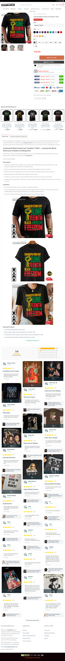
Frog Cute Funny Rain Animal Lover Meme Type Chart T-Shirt (55, 570)
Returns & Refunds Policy (29, 635)
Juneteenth (48, 95)
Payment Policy (26, 638)
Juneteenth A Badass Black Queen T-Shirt (14, 329)
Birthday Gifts (35, 9)
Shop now (6, 9)
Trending (13, 9)
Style (34, 22)
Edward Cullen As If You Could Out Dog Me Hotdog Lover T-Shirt (54, 404)
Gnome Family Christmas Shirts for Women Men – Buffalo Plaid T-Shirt (58, 126)
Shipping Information (49, 633)
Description (5, 136)
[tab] (5, 136)
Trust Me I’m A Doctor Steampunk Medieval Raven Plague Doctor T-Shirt (20, 126)
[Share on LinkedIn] (45, 98)
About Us (25, 630)
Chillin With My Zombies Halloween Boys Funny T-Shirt (45, 125)
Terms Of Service (27, 641)
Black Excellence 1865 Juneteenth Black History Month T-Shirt (19, 332)
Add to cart (52, 57)
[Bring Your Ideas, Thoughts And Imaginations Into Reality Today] (8, 4)
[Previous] (3, 28)
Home (34, 14)
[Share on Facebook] (35, 98)
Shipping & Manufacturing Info (19, 136)
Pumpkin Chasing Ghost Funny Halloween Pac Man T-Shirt (34, 524)
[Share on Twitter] (37, 98)
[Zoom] (2, 41)
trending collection (28, 142)
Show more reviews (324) (32, 620)
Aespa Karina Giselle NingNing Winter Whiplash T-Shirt (55, 496)
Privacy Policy (26, 633)
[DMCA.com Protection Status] (25, 655)
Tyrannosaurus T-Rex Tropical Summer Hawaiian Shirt (33, 548)
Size (34, 39)
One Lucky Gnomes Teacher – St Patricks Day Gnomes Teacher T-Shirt (7, 126)
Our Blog (46, 635)
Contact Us (47, 630)
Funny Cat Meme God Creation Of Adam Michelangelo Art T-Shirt (54, 518)
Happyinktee (29, 155)
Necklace (32, 11)
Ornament (58, 9)
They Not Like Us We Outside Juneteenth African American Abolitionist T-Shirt (23, 334)
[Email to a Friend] (40, 98)
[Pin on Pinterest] (42, 98)
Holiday (26, 9)
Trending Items (42, 14)
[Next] (29, 28)
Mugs (52, 9)
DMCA (46, 638)
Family (20, 9)
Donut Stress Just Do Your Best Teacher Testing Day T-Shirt (13, 563)
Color (35, 29)
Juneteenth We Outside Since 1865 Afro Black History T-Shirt (19, 337)
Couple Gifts (45, 9)
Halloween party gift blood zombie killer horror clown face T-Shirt (32, 126)
